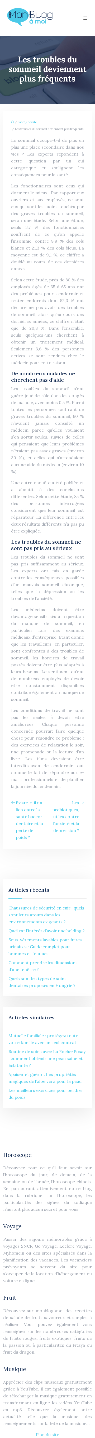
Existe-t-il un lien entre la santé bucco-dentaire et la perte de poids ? (29, 820)
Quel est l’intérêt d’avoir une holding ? (46, 930)
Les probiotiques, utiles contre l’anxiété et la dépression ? (65, 816)
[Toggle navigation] (85, 18)
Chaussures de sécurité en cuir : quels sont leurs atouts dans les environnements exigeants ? (46, 914)
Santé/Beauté (27, 122)
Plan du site (47, 1434)
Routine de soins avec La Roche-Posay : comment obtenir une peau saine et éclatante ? (47, 1058)
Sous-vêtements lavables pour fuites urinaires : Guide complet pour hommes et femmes (45, 946)
